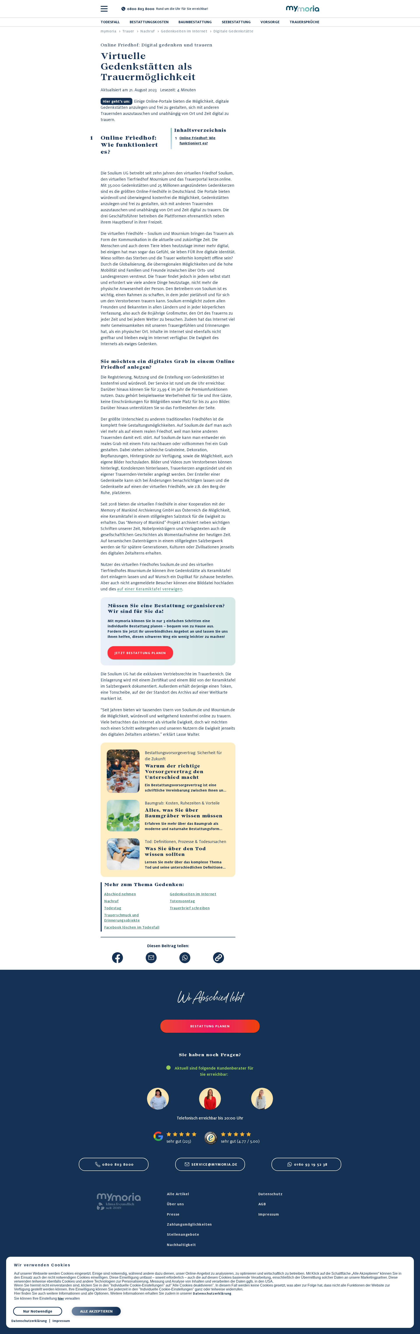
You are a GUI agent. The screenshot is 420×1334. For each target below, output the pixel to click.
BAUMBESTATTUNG (195, 21)
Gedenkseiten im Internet (184, 31)
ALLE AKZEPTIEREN (96, 1311)
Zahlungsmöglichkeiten (189, 1224)
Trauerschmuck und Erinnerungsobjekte (122, 918)
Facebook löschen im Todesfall (131, 927)
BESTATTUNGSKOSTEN (149, 21)
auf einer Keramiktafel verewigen (149, 588)
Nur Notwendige (37, 1311)
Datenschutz (270, 1194)
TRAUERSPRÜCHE (304, 21)
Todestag (112, 908)
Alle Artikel (178, 1194)
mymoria (108, 31)
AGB (262, 1204)
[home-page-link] (303, 8)
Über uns (175, 1204)
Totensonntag (182, 901)
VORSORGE (270, 21)
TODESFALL (110, 21)
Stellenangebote (183, 1234)
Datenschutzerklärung (212, 1293)
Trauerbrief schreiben (190, 908)
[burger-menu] (104, 8)
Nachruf (147, 31)
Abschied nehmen (120, 894)
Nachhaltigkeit (181, 1245)
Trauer (128, 31)
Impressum (61, 1321)
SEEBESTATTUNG (236, 21)
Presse (173, 1214)
